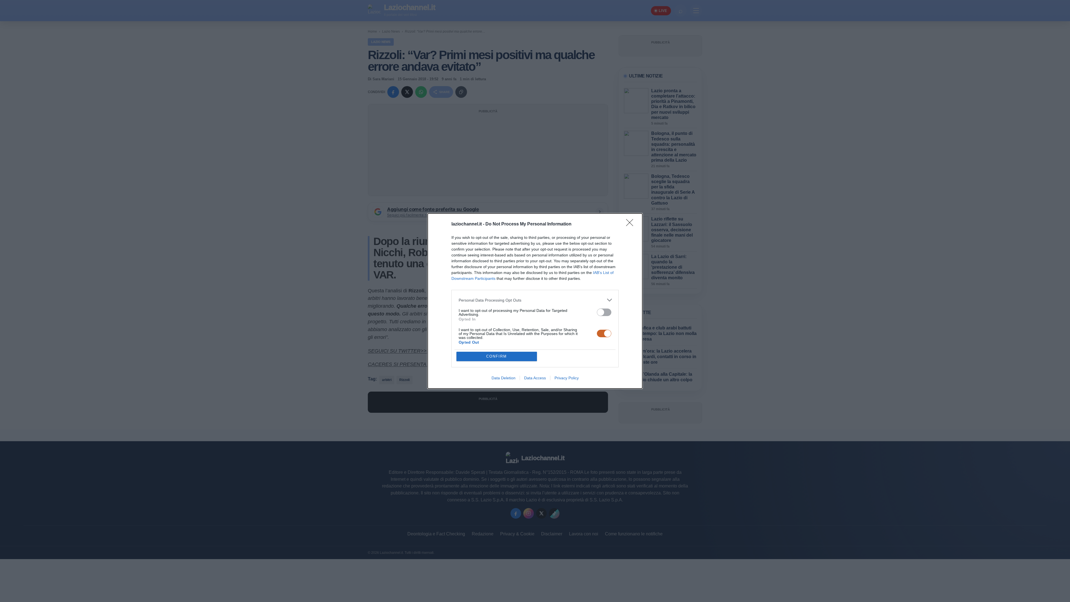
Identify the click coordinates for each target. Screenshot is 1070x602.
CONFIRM (496, 356)
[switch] (604, 312)
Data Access (535, 378)
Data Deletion (503, 378)
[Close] (631, 224)
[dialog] (535, 301)
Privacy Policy (567, 378)
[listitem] (535, 300)
